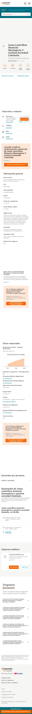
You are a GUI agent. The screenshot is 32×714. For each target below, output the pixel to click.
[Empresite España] (6, 3)
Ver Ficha (25, 567)
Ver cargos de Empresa (9, 401)
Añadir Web (9, 133)
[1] (9, 61)
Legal (2, 689)
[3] (12, 61)
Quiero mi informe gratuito (16, 164)
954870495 (9, 128)
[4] (14, 61)
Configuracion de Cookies (8, 694)
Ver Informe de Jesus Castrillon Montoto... (16, 711)
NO (4, 374)
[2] (11, 61)
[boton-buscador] (28, 14)
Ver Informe (14, 567)
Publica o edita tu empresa (9, 682)
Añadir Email (9, 138)
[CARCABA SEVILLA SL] (5, 556)
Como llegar (9, 122)
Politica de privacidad (7, 697)
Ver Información (7, 378)
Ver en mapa (24, 119)
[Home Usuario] (25, 3)
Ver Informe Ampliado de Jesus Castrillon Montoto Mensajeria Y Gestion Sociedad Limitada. (16, 303)
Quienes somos (6, 678)
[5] (16, 61)
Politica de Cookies (6, 691)
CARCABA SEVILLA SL (16, 554)
